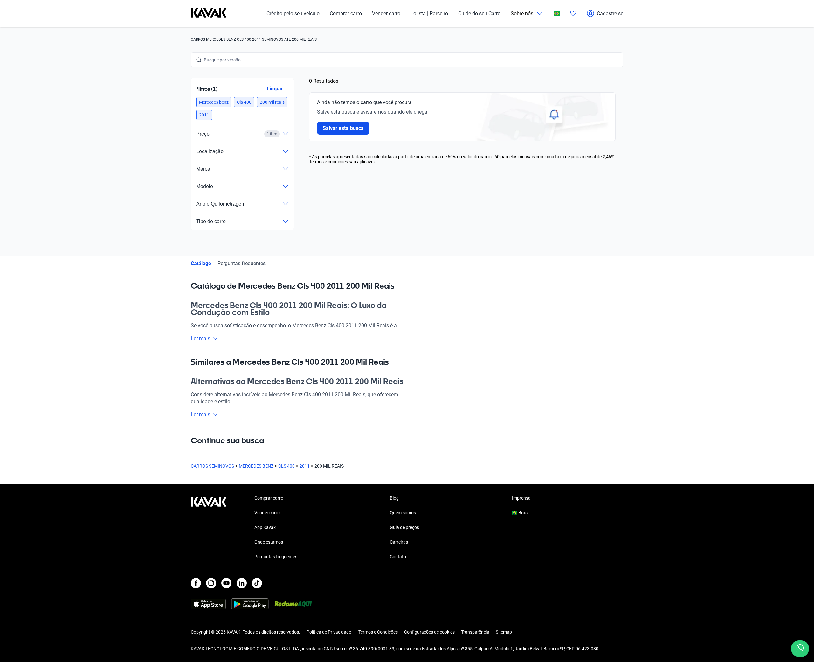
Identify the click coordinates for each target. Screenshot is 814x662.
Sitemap (504, 632)
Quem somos (403, 512)
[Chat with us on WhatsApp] (800, 648)
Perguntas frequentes (241, 263)
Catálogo (201, 263)
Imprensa (521, 498)
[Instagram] (211, 583)
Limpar (275, 89)
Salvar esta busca (343, 128)
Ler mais (200, 338)
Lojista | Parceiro (429, 14)
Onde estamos (268, 542)
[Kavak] (208, 13)
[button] (213, 102)
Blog (394, 498)
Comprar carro (346, 14)
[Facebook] (196, 583)
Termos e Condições (378, 632)
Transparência (475, 632)
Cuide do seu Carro (479, 14)
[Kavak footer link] (208, 528)
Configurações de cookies (429, 632)
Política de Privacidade (329, 632)
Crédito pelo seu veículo (293, 14)
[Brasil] (557, 13)
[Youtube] (226, 583)
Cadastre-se (610, 14)
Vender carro (386, 14)
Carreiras (399, 542)
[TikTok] (257, 583)
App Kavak (265, 527)
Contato (398, 556)
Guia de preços (404, 527)
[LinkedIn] (242, 583)
